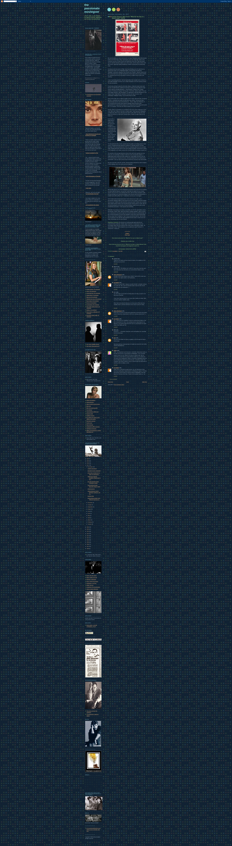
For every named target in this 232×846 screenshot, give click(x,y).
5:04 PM (115, 335)
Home (127, 381)
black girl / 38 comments (92, 297)
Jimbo (115, 350)
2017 (88, 465)
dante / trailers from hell (92, 577)
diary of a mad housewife (92, 408)
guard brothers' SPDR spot (92, 411)
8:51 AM (115, 308)
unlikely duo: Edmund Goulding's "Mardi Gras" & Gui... (94, 478)
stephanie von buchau (91, 428)
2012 (88, 535)
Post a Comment (113, 379)
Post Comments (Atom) (119, 384)
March (89, 519)
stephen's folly (91, 496)
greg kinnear (89, 409)
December (90, 466)
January (90, 524)
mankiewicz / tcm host (91, 583)
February (90, 522)
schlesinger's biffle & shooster (93, 426)
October (90, 504)
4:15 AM (115, 365)
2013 (88, 533)
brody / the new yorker (92, 575)
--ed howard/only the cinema (92, 205)
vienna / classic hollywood (92, 589)
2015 (88, 529)
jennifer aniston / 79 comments (93, 289)
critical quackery (91, 488)
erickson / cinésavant (91, 579)
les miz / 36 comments (91, 302)
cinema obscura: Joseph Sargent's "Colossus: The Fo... (94, 493)
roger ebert (88, 188)
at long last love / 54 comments (93, 293)
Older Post (144, 381)
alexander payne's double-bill (94, 470)
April (89, 517)
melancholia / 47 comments (93, 295)
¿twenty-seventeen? (92, 468)
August (89, 509)
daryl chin (89, 406)
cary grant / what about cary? (93, 346)
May (89, 515)
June (89, 513)
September (90, 506)
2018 (88, 463)
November (90, 502)
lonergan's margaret (91, 421)
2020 (88, 458)
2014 (88, 531)
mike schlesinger (118, 274)
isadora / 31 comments (92, 310)
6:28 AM (115, 376)
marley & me (89, 422)
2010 (88, 540)
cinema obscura (90, 402)
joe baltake (116, 282)
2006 (88, 548)
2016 (88, 527)
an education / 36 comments (93, 304)
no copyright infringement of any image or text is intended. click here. (94, 830)
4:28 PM (115, 327)
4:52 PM (115, 347)
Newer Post (110, 381)
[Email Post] (145, 251)
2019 (88, 460)
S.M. (115, 337)
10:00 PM (116, 271)
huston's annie (90, 413)
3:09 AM (115, 279)
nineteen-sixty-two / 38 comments (94, 299)
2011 (88, 537)
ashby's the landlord (91, 400)
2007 (88, 546)
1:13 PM (115, 316)
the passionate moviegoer (92, 8)
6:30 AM (115, 289)
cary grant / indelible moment (93, 344)
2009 (88, 542)
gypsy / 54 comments (91, 291)
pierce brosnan (90, 424)
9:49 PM (115, 263)
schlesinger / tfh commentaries (93, 587)
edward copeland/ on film (92, 153)
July (89, 511)
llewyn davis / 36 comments (93, 300)
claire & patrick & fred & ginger (93, 404)
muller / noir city (90, 585)
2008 (88, 544)
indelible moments (90, 415)
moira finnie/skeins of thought (93, 176)
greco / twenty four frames (92, 581)
